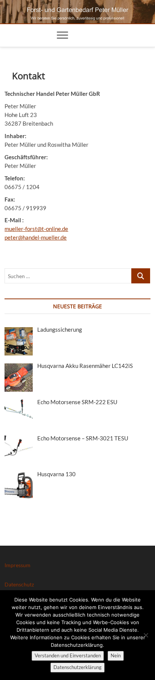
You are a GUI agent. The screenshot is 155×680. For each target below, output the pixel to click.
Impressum (17, 565)
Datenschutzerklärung (77, 667)
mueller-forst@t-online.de (36, 228)
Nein (116, 655)
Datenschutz (19, 584)
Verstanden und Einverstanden (68, 655)
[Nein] (145, 635)
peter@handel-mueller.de (36, 237)
